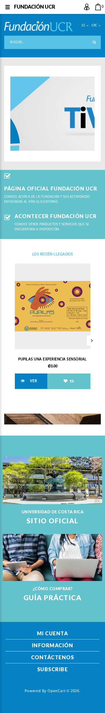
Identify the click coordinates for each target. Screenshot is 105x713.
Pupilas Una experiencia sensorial (52, 359)
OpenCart (57, 691)
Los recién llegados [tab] (52, 254)
